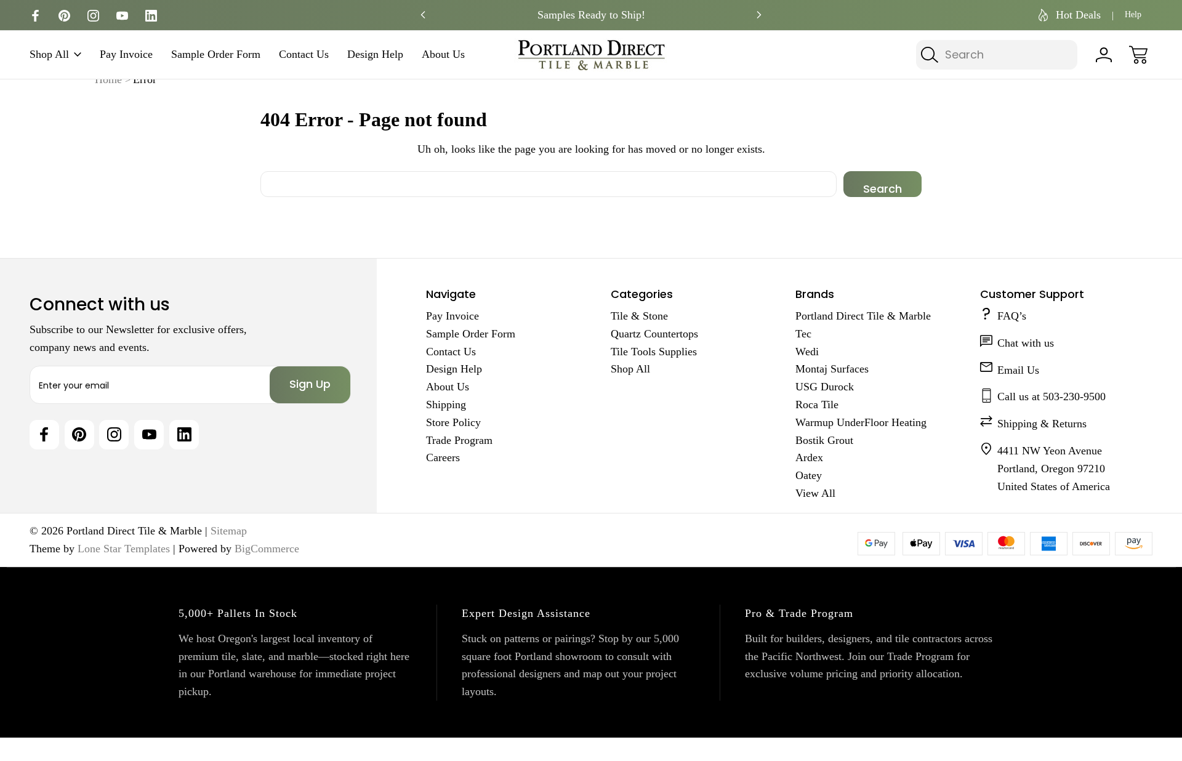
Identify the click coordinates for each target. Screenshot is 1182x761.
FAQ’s (1011, 316)
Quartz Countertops (654, 334)
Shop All (49, 55)
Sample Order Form (215, 55)
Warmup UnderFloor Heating (861, 422)
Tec (803, 334)
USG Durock (824, 386)
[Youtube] (122, 16)
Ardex (809, 457)
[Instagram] (93, 16)
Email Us (1018, 370)
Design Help (375, 55)
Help (1133, 14)
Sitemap (229, 531)
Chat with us (1025, 343)
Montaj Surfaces (832, 369)
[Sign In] (1104, 55)
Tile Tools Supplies (654, 351)
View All (815, 493)
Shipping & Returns (1042, 423)
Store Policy (453, 422)
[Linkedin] (151, 16)
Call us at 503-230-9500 (1051, 396)
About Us (443, 55)
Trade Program (459, 440)
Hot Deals (1078, 15)
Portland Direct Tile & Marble (863, 316)
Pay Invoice (126, 55)
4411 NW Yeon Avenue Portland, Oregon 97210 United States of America (1053, 469)
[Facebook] (35, 16)
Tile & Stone (639, 316)
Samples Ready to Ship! (591, 15)
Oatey (808, 475)
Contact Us (304, 55)
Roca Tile (816, 404)
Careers (443, 457)
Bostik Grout (824, 440)
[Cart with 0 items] (1138, 55)
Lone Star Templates (124, 548)
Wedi (807, 351)
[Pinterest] (64, 16)
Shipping (446, 404)
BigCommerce (267, 548)
